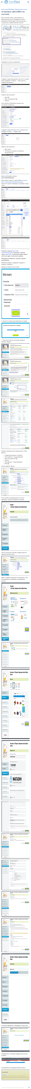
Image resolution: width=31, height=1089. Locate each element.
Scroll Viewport (21, 1087)
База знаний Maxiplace (7, 9)
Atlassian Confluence (11, 1087)
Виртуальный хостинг (21, 9)
